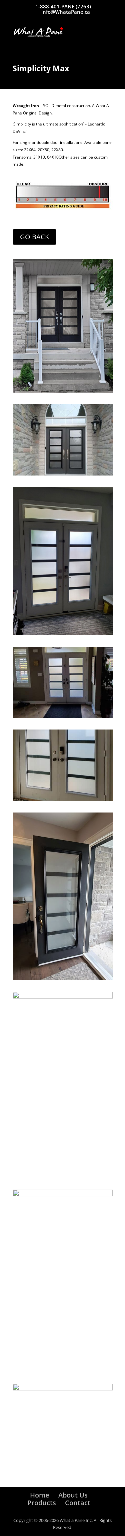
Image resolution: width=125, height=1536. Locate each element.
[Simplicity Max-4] (63, 799)
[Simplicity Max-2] (63, 997)
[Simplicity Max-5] (63, 716)
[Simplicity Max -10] (63, 1389)
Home (39, 1495)
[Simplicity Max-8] (63, 474)
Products (41, 1502)
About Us (73, 1495)
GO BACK (34, 236)
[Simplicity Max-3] (63, 979)
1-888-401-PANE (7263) (63, 6)
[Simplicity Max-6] (63, 633)
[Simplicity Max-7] (63, 1195)
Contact (77, 1502)
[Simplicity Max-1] (63, 391)
